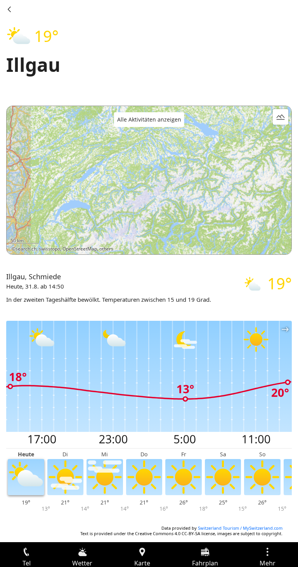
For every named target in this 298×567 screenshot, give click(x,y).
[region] (149, 180)
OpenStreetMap (79, 248)
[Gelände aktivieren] (280, 117)
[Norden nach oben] (255, 243)
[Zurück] (9, 9)
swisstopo (49, 248)
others (106, 248)
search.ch (26, 248)
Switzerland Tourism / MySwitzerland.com (240, 528)
